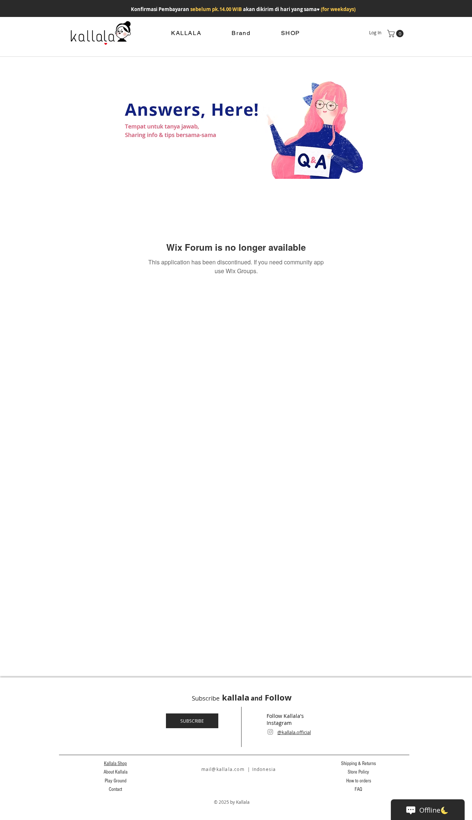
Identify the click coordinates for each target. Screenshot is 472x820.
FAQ (358, 789)
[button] (396, 33)
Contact (115, 789)
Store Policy (358, 772)
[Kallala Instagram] (270, 732)
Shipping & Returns (358, 764)
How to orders (358, 781)
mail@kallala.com (222, 769)
